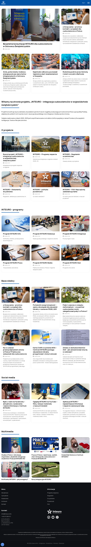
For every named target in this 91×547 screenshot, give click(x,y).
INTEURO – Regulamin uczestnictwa (71, 155)
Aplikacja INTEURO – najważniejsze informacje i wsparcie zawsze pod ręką (73, 404)
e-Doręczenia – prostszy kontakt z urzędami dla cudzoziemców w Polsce (72, 29)
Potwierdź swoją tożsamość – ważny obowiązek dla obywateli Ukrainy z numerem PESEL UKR (45, 307)
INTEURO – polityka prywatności (40, 191)
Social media (8, 377)
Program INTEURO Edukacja (44, 234)
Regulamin (50, 495)
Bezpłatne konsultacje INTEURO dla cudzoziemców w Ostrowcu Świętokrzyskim (27, 45)
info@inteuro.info (6, 514)
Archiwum (4, 501)
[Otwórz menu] (88, 3)
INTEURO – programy (12, 209)
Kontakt (3, 504)
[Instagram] (57, 517)
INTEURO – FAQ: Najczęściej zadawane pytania (74, 191)
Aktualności (4, 493)
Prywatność (50, 501)
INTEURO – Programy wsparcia (45, 154)
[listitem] (15, 448)
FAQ (48, 504)
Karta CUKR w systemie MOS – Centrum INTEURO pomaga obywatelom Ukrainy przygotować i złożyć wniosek (45, 351)
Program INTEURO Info (12, 234)
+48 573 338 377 (6, 516)
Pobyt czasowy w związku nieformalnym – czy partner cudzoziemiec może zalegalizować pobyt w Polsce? (75, 308)
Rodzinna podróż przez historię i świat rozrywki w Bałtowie (75, 73)
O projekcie (7, 130)
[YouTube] (53, 517)
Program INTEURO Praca (12, 263)
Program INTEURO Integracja (74, 234)
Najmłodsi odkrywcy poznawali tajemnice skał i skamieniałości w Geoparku (45, 74)
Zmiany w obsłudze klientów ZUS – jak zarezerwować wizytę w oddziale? (75, 350)
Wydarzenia (4, 498)
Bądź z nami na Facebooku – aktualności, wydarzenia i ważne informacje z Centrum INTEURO (14, 405)
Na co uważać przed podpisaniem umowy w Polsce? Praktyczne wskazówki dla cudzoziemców (15, 351)
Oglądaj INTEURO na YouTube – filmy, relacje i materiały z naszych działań (45, 404)
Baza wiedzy (7, 280)
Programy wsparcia (52, 493)
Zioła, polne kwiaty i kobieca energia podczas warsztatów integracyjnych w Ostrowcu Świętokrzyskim (14, 75)
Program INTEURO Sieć (72, 263)
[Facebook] (48, 517)
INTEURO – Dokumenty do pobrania (12, 191)
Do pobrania (50, 498)
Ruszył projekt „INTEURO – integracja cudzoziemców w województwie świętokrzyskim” (13, 157)
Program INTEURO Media (42, 263)
